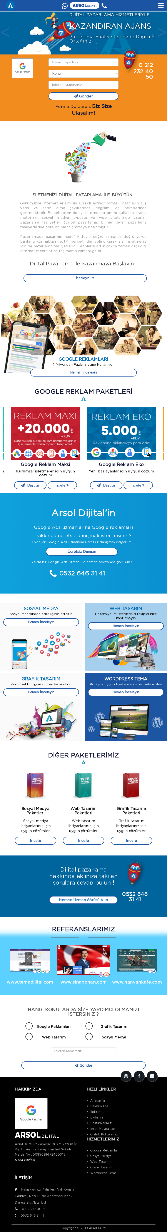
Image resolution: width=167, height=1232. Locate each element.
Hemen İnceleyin (83, 372)
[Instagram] (126, 1076)
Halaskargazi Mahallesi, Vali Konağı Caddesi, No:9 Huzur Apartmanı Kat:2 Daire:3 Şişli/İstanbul (44, 1196)
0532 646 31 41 (32, 1215)
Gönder (86, 96)
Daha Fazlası (25, 1159)
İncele (61, 485)
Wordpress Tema (103, 1173)
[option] (83, 33)
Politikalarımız (101, 1123)
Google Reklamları (54, 1026)
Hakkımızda (99, 1106)
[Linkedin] (152, 1076)
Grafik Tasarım (114, 1026)
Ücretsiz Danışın (82, 551)
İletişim (95, 1112)
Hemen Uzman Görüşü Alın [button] (83, 900)
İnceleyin (83, 278)
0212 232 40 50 (34, 1209)
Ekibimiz (96, 1117)
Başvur (33, 485)
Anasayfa (97, 1100)
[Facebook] (139, 1076)
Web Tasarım (54, 1037)
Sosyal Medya (114, 1037)
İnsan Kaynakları (102, 1128)
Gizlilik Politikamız (104, 1134)
